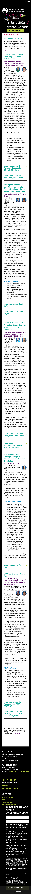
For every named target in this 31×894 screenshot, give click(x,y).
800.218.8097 (15, 769)
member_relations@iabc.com (18, 771)
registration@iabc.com (10, 50)
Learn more (16, 733)
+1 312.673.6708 (11, 767)
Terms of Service (7, 802)
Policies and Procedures (9, 804)
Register (4, 786)
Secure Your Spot (15, 30)
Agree (14, 892)
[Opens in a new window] (3, 779)
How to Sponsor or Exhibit (10, 788)
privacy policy (18, 891)
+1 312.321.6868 (11, 765)
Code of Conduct (7, 797)
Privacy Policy (6, 800)
